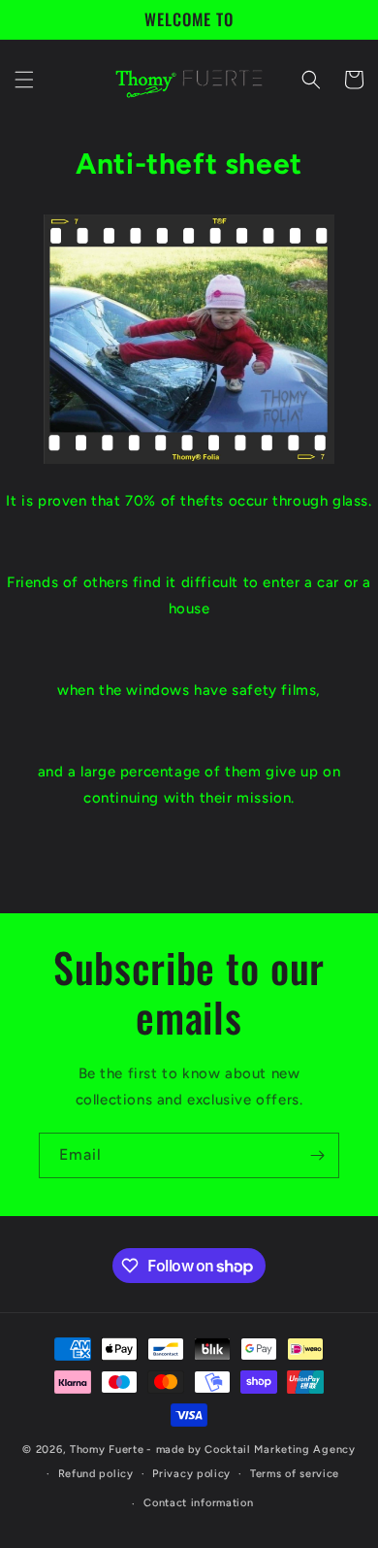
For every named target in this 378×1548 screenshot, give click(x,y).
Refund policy (96, 1473)
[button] (24, 79)
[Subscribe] (317, 1155)
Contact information (198, 1503)
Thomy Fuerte (106, 1449)
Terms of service (294, 1473)
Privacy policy (191, 1473)
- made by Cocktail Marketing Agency (251, 1449)
